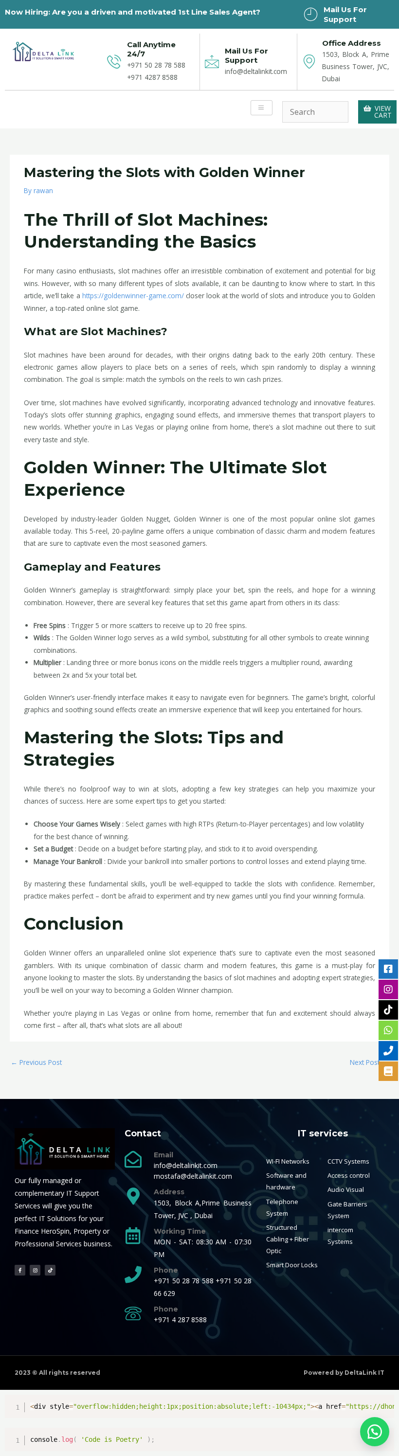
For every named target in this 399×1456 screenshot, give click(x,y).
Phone (166, 1270)
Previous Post (36, 1062)
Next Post (369, 1062)
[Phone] (133, 1274)
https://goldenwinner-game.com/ (133, 295)
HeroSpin (55, 1231)
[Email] (133, 1159)
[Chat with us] (374, 1431)
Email (163, 1154)
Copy (383, 1403)
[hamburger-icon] (261, 108)
